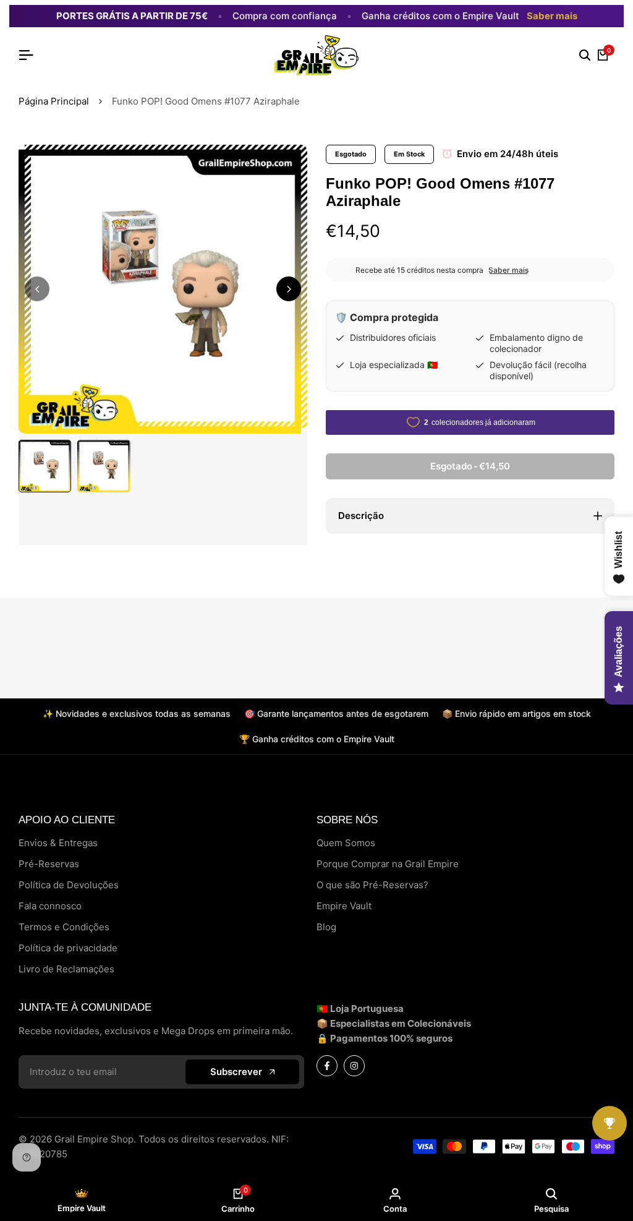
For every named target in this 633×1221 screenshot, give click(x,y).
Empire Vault (344, 906)
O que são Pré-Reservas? (372, 885)
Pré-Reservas (49, 864)
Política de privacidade (68, 948)
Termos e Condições (64, 927)
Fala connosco (50, 906)
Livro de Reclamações (66, 969)
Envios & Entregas (58, 843)
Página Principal (54, 101)
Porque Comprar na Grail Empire (387, 864)
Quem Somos (345, 843)
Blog (326, 927)
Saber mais (552, 16)
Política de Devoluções (69, 885)
